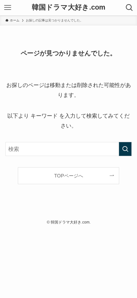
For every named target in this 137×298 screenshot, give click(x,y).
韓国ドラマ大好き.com (68, 7)
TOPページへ (68, 175)
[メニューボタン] (7, 7)
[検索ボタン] (129, 7)
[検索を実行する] (125, 149)
